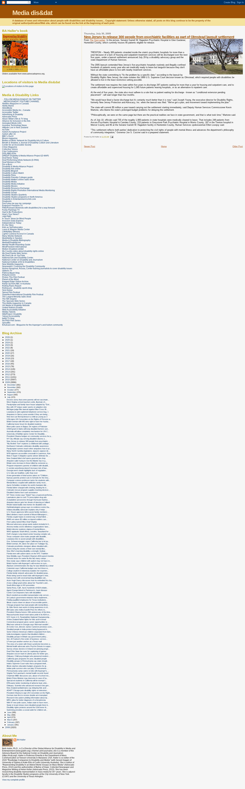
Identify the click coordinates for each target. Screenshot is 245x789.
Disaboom (7, 201)
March (10, 720)
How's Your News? (10, 214)
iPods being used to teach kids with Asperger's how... (28, 576)
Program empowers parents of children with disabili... (28, 466)
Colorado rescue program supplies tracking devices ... (28, 490)
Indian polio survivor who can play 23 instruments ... (27, 668)
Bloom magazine (10, 138)
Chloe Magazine (9, 147)
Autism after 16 (9, 134)
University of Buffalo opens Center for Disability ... (27, 434)
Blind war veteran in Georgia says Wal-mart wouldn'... (28, 624)
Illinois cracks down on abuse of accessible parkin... (28, 602)
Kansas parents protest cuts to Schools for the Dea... (28, 478)
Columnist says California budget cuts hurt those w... (28, 568)
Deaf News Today (10, 158)
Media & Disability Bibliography (16, 240)
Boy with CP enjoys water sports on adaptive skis (27, 407)
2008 (7, 727)
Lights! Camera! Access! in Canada (18, 234)
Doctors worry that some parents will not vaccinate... (28, 400)
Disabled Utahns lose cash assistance (22, 492)
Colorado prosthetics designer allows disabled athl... (27, 546)
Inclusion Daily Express (12, 221)
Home (164, 146)
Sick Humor (7, 290)
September (11, 392)
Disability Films (9, 175)
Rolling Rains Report (11, 286)
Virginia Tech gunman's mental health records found (27, 673)
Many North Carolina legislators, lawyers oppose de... (28, 451)
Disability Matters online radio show (18, 179)
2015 (7, 366)
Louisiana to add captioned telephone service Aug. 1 (27, 412)
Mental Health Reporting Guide (16, 244)
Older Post (237, 146)
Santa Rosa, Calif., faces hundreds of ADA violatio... (27, 588)
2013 (7, 372)
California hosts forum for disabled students (24, 424)
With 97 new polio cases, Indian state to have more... (28, 703)
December (11, 385)
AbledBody (7, 108)
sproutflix (6, 323)
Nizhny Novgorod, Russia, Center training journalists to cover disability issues (37, 268)
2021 (7, 350)
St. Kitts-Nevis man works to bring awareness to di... (28, 607)
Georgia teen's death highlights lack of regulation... (27, 470)
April (9, 717)
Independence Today (11, 223)
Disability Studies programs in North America (22, 197)
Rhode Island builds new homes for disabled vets (26, 505)
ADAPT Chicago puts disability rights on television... (27, 690)
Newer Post (89, 146)
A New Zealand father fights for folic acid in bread (26, 619)
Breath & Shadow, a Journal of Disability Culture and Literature (30, 143)
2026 (7, 337)
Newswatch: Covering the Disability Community (23, 266)
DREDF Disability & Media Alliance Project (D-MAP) (25, 156)
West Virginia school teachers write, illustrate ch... (27, 402)
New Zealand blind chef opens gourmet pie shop (26, 458)
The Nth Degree (9, 299)
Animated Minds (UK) (12, 123)
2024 (7, 342)
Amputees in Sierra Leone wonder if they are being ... (28, 414)
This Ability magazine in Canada (16, 303)
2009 (7, 382)
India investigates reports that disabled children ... (26, 634)
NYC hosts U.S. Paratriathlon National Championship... (29, 617)
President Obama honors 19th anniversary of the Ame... (29, 612)
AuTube (5, 129)
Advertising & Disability (12, 114)
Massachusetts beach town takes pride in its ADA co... (28, 615)
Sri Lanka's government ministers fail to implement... (27, 598)
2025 (7, 340)
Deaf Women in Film (11, 162)
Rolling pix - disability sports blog (17, 288)
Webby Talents (9, 312)
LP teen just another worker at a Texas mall (24, 641)
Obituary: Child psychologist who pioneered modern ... (28, 656)
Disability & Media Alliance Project (17, 166)
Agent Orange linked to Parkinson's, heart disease (27, 590)
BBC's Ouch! (8, 136)
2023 (7, 345)
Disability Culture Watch (13, 173)
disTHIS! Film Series (11, 320)
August (10, 395)
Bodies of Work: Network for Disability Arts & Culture (25, 140)
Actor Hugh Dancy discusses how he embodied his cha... (30, 580)
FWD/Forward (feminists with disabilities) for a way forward (28, 208)
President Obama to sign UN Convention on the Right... (29, 693)
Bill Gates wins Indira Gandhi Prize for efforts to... (26, 610)
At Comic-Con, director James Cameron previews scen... (30, 627)
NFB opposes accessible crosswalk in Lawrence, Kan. (29, 453)
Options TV (7, 271)
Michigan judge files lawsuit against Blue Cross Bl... (27, 409)
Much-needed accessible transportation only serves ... (29, 595)
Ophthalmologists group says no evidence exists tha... (28, 507)
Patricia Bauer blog (11, 273)
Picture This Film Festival (13, 277)
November (11, 387)
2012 (7, 374)
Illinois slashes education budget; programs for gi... (27, 666)
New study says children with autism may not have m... (29, 561)
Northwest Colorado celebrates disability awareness (28, 446)
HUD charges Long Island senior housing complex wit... (29, 534)
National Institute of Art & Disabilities (18, 262)
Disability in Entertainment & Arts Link (19, 199)
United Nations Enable (12, 307)
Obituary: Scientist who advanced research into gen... (28, 686)
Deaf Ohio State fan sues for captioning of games (26, 651)
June (9, 712)
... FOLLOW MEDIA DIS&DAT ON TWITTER (21, 99)
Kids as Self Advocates (12, 227)
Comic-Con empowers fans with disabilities (24, 593)
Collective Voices (10, 149)
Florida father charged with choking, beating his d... (27, 488)
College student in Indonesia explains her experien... (28, 571)
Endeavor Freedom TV (12, 205)
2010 (7, 379)
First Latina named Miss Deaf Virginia (22, 522)
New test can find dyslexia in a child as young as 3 (27, 417)
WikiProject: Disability (12, 314)
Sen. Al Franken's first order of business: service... (27, 639)
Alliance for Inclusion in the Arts (16, 121)
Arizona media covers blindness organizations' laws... (28, 527)
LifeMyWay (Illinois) (11, 231)
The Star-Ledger (97, 40)
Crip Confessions (10, 151)
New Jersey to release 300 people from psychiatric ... (28, 441)
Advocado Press (9, 116)
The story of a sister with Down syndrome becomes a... (29, 644)
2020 (7, 353)
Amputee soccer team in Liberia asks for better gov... (28, 654)
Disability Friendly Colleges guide (17, 177)
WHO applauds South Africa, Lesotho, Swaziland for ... (28, 532)
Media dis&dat (32, 12)
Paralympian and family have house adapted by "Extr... (29, 405)
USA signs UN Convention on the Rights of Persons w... (29, 419)
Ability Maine (8, 106)
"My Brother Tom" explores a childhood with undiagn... (28, 444)
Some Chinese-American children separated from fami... (29, 632)
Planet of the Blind (10, 279)
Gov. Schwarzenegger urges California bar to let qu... (28, 541)
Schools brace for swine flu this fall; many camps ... (27, 558)
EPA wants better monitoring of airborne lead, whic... (27, 683)
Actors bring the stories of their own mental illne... (26, 549)
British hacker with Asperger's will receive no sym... (27, 563)
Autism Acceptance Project (14, 132)
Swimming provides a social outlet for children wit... (27, 710)
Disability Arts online (11, 169)
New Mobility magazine (12, 264)
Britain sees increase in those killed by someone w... (28, 463)
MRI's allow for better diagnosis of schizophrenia (26, 700)
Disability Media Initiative (13, 184)
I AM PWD (6, 216)
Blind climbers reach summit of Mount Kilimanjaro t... (27, 514)
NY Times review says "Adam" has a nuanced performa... (30, 495)
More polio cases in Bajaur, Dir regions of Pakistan (27, 427)
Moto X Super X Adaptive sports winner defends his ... (28, 456)
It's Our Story (8, 225)
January (10, 725)
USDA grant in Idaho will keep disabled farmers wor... (28, 429)
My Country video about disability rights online (23, 251)
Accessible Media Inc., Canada (16, 110)
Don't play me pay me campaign (16, 203)
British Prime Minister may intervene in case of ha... (27, 678)
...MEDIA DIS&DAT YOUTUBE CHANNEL (20, 101)
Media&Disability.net (11, 242)
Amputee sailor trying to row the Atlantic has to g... (27, 461)
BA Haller (21, 740)
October (10, 390)
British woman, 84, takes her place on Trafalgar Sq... (28, 544)
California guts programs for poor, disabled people (27, 659)
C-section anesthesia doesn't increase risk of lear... (27, 468)
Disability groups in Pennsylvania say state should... (27, 661)
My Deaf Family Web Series (14, 253)
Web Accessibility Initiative (14, 310)
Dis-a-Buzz (7, 164)
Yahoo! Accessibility (11, 316)
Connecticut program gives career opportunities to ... (28, 622)
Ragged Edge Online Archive (15, 281)
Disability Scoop (9, 192)
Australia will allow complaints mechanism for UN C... (28, 431)
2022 (7, 348)
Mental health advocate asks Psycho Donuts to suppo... (29, 646)
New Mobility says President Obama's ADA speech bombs (30, 556)
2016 (7, 364)
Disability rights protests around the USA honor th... (27, 707)
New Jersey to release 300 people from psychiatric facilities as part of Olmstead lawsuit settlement (159, 37)
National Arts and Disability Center (17, 257)
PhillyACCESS (9, 275)
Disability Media (9, 182)
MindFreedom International (14, 247)
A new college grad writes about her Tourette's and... (28, 583)
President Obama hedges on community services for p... (29, 436)
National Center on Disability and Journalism (22, 260)
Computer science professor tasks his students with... (28, 480)
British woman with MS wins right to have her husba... (28, 422)
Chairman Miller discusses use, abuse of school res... (28, 676)
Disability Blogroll (10, 171)
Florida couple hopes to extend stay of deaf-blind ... (27, 517)
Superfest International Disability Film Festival (22, 294)
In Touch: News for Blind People (16, 218)
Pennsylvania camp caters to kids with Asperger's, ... (28, 671)
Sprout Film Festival (11, 292)
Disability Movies (10, 186)
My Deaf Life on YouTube (13, 255)
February (11, 722)
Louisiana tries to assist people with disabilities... (26, 539)
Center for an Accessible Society (16, 145)
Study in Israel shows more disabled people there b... (28, 705)
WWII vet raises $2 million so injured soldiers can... (27, 519)
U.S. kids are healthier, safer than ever (22, 473)
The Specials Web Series (13, 301)
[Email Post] (111, 137)
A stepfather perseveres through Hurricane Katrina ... (28, 500)
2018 (7, 358)
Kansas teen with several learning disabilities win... (27, 578)
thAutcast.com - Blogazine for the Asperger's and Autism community (32, 325)
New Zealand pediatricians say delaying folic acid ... (27, 688)
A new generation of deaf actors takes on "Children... (28, 475)
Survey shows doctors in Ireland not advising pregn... (28, 649)
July (9, 397)
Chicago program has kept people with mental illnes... (28, 605)
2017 (7, 361)
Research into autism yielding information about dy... (27, 698)
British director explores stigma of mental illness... (26, 529)
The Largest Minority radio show (16, 297)
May (9, 715)
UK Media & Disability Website (16, 305)
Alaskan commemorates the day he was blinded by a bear (30, 566)
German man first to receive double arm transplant (27, 695)
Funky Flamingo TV (11, 210)
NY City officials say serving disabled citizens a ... (27, 439)
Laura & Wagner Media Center (16, 229)
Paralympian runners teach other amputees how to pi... (29, 449)
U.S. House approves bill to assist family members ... (28, 512)
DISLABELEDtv (9, 153)
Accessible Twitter (10, 112)
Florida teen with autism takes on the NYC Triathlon (27, 554)
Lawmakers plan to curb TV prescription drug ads (27, 497)
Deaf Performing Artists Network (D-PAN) (20, 160)
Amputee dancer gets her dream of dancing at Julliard (28, 502)
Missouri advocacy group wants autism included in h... (28, 524)
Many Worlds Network (12, 236)
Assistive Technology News (14, 125)
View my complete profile (13, 780)
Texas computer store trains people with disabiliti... (27, 537)
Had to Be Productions (12, 212)
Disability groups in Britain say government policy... (27, 637)
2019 (7, 356)
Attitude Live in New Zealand (15, 127)
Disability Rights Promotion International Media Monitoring (28, 190)
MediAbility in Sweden (12, 238)
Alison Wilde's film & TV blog (15, 119)
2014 (7, 369)
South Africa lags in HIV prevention (20, 585)
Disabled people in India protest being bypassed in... (27, 629)
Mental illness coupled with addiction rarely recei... (27, 483)
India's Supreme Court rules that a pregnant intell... (27, 664)
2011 (7, 377)
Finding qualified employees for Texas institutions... (27, 600)
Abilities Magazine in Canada (15, 103)
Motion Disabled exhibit (13, 249)
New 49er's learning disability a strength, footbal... (26, 551)
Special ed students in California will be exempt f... (27, 681)
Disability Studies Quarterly (14, 195)
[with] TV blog (8, 318)
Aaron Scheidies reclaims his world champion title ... (27, 485)
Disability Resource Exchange (16, 188)
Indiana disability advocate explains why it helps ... (27, 510)
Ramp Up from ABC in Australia (16, 284)
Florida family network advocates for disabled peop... (28, 573)
